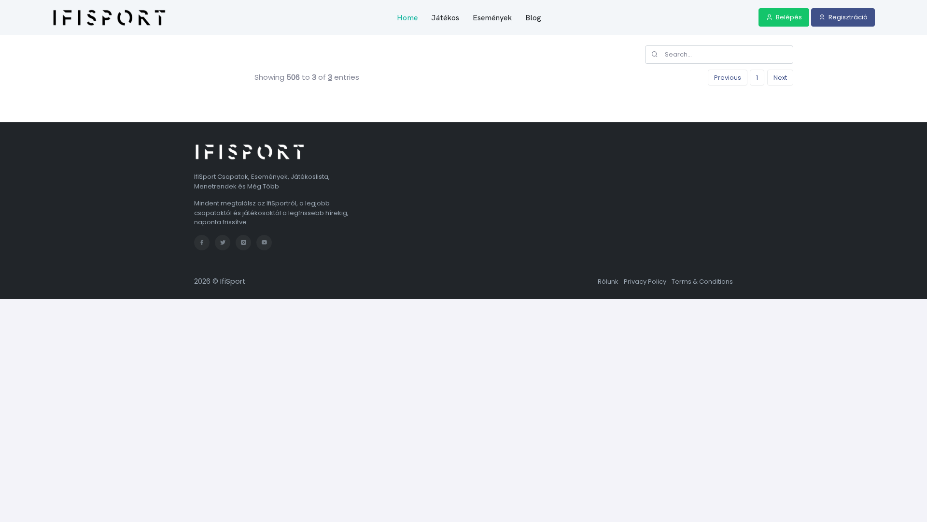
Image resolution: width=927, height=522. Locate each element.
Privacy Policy (645, 281)
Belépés (788, 17)
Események (492, 17)
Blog (533, 17)
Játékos (445, 17)
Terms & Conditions (702, 281)
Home (407, 17)
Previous (727, 77)
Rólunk (608, 281)
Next (780, 77)
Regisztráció (847, 17)
